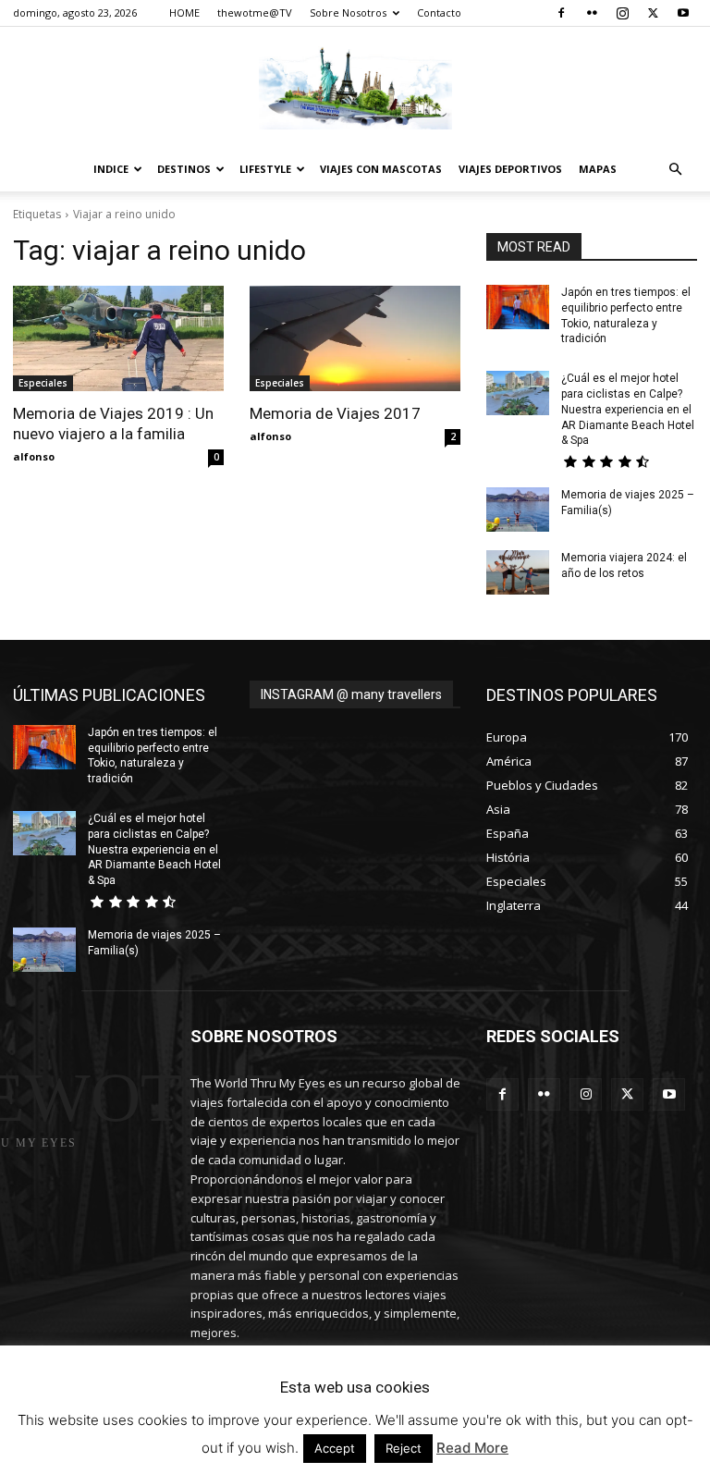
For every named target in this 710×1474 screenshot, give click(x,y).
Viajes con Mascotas (381, 169)
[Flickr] (592, 13)
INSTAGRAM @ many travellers (351, 694)
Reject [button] (404, 1448)
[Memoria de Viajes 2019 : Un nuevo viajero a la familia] (118, 338)
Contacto (439, 12)
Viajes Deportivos (510, 169)
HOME (184, 12)
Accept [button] (334, 1448)
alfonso (34, 456)
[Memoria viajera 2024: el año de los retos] (517, 572)
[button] (675, 169)
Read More (472, 1447)
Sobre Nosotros (348, 12)
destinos (184, 169)
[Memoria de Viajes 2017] (355, 338)
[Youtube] (683, 13)
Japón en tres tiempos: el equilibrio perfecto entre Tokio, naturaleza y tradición (152, 755)
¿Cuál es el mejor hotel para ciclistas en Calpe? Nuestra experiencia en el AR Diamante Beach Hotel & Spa (627, 409)
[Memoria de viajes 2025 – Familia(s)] (517, 509)
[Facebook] (561, 13)
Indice (111, 169)
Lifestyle (265, 169)
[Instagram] (622, 13)
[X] (653, 13)
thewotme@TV (254, 12)
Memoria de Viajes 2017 (335, 413)
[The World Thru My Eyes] (355, 87)
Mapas (598, 169)
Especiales (42, 382)
